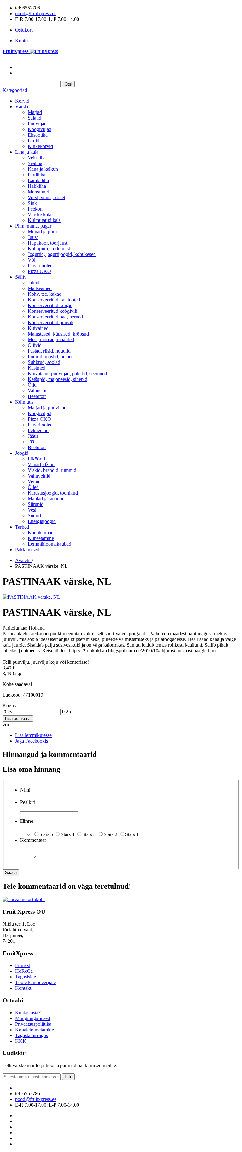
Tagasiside (25, 976)
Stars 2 (110, 834)
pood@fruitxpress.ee (35, 13)
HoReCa (24, 971)
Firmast (22, 965)
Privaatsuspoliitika (33, 1024)
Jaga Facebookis (31, 741)
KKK (20, 1041)
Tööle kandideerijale (35, 982)
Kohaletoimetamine (34, 1029)
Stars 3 (89, 834)
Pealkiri (27, 802)
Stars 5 (46, 834)
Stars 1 (132, 834)
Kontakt (23, 988)
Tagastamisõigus (31, 1035)
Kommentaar (33, 840)
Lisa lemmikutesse (33, 735)
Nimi (25, 790)
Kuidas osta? (28, 1012)
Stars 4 (67, 834)
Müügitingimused (32, 1018)
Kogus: (10, 705)
